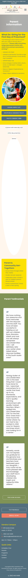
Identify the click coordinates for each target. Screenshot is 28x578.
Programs (5, 553)
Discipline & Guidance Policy (14, 113)
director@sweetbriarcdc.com (13, 536)
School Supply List (14, 107)
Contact (4, 555)
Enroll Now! (14, 515)
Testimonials (14, 510)
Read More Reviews (14, 497)
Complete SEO (17, 570)
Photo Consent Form (14, 118)
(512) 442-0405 (14, 575)
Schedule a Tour (6, 548)
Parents (4, 550)
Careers (4, 558)
